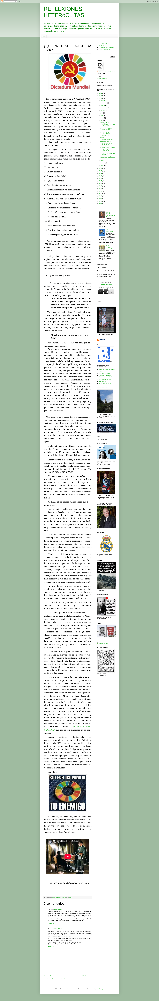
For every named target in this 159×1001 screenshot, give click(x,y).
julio (102, 113)
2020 (100, 171)
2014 (100, 183)
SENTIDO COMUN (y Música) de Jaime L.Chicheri (107, 376)
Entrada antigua (86, 976)
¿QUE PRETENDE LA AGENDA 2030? (106, 128)
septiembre (104, 108)
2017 (100, 176)
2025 (100, 93)
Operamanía (102, 381)
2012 (100, 188)
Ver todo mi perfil (102, 78)
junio (102, 115)
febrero (103, 162)
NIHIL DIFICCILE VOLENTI (109, 247)
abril (102, 120)
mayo (102, 118)
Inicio (43, 36)
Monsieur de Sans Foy (105, 383)
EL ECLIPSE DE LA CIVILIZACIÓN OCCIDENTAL (105, 134)
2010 (100, 193)
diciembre (104, 100)
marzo (103, 160)
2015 (100, 181)
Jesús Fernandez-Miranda (107, 71)
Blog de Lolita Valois (104, 373)
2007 (100, 201)
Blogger (101, 989)
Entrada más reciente (50, 976)
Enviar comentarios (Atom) (59, 979)
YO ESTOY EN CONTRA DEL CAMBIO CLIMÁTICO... (107, 149)
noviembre (104, 103)
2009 (100, 196)
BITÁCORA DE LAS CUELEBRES (104, 44)
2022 (100, 168)
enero (102, 165)
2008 (100, 198)
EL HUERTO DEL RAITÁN (106, 47)
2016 (100, 178)
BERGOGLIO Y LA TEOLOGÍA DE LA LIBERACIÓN (106, 143)
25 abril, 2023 (58, 909)
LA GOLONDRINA (110, 230)
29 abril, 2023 (58, 928)
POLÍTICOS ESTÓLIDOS (107, 157)
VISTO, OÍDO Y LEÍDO (105, 49)
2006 (100, 203)
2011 (100, 191)
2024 (100, 95)
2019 (100, 173)
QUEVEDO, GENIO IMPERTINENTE (110, 214)
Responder (51, 923)
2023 (100, 98)
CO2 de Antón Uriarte (105, 379)
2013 (100, 186)
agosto (103, 110)
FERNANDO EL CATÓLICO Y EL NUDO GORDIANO (107, 124)
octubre (103, 105)
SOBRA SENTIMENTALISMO (107, 138)
